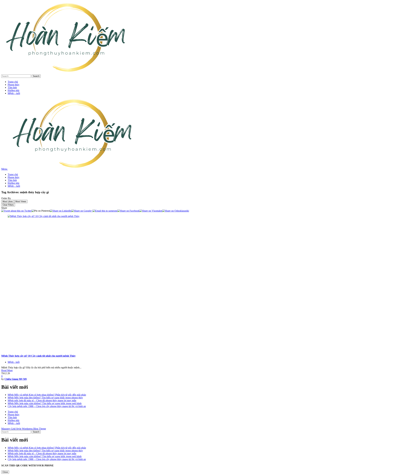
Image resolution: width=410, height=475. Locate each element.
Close (5, 472)
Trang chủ (13, 81)
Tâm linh (12, 87)
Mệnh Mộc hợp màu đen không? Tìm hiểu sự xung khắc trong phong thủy (45, 397)
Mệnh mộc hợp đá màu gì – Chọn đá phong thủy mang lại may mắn (42, 400)
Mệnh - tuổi (14, 362)
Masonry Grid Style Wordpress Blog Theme (23, 428)
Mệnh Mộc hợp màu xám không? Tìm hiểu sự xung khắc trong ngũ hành (45, 403)
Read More (7, 370)
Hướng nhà (13, 90)
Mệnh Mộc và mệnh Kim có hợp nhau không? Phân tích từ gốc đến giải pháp (47, 394)
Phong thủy (13, 84)
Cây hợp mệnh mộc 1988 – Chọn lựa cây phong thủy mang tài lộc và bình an (47, 406)
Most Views (20, 201)
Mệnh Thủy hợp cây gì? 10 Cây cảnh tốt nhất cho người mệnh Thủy (38, 355)
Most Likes (8, 201)
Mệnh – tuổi (14, 93)
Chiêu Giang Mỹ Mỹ (15, 379)
